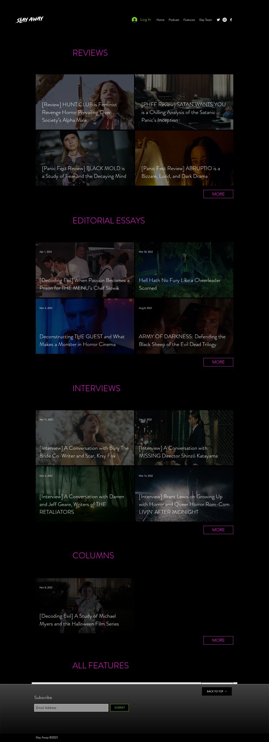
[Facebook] (231, 20)
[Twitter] (218, 20)
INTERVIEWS (96, 388)
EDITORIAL (93, 221)
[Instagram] (225, 20)
